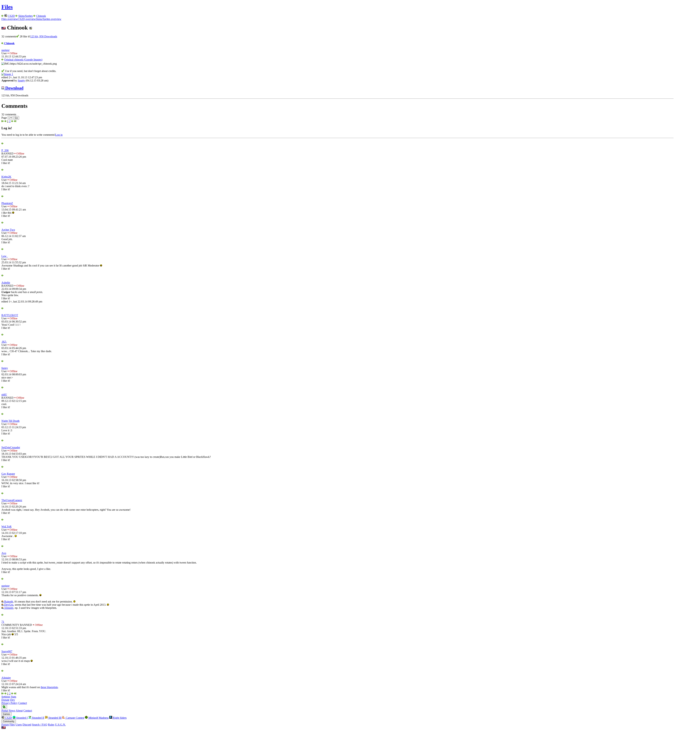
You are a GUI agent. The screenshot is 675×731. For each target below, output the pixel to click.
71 (2, 621)
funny (4, 368)
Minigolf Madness (98, 717)
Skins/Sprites (25, 15)
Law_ (4, 256)
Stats (13, 696)
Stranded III (55, 717)
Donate (5, 699)
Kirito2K (6, 176)
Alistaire (8, 607)
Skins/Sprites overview (48, 19)
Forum (5, 724)
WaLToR (6, 526)
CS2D (11, 15)
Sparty (21, 80)
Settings (5, 696)
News (12, 710)
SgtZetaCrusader (10, 447)
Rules (51, 724)
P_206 (5, 150)
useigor (5, 50)
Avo (3, 553)
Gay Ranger (8, 473)
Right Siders (119, 717)
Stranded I (21, 717)
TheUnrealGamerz (11, 500)
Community (8, 721)
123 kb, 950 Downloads (43, 36)
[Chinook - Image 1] (7, 74)
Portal (4, 710)
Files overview (9, 19)
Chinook (41, 15)
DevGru (8, 604)
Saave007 (6, 651)
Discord (26, 724)
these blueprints (49, 687)
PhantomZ (7, 203)
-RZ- (4, 341)
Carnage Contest (74, 717)
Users (18, 724)
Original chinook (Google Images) (23, 59)
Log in (59, 134)
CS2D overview (27, 19)
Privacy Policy (9, 703)
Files (7, 7)
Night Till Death (10, 420)
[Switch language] (3, 727)
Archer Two (8, 229)
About (19, 710)
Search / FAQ (39, 724)
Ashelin (5, 282)
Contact (22, 703)
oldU (4, 394)
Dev (12, 699)
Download (13, 88)
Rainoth (8, 601)
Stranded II (37, 717)
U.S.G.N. (60, 724)
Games (6, 714)
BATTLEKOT (9, 315)
